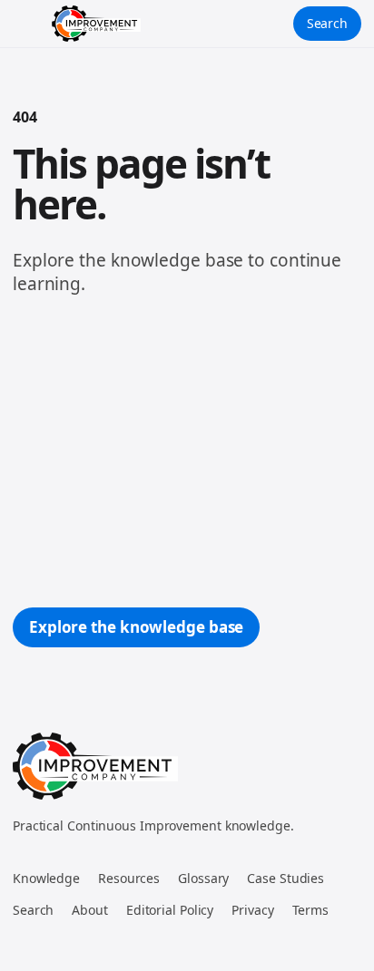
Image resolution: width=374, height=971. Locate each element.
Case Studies (285, 878)
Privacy (252, 909)
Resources (129, 878)
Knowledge (46, 878)
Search (327, 23)
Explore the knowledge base (136, 627)
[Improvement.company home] (96, 23)
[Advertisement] (187, 452)
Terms (311, 909)
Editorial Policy (169, 909)
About (90, 909)
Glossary (203, 878)
